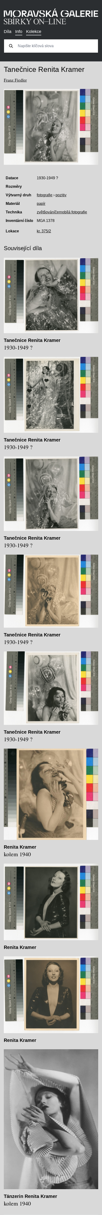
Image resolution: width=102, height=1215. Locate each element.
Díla (7, 31)
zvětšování (46, 212)
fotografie (44, 195)
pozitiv (61, 195)
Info (18, 31)
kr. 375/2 (44, 231)
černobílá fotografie (71, 212)
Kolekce (33, 31)
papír (41, 204)
